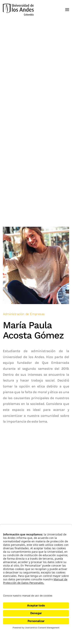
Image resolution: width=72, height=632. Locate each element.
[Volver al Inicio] (18, 9)
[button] (67, 9)
